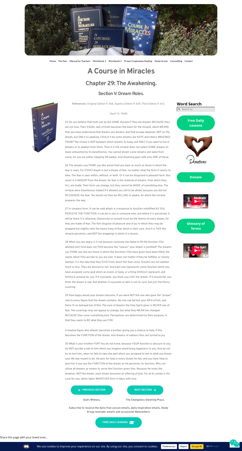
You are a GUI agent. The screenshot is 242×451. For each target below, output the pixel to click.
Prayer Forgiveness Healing (138, 61)
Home (53, 61)
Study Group (161, 61)
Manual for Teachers (79, 61)
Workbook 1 (99, 61)
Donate (196, 177)
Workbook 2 (115, 61)
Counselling (176, 61)
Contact (189, 61)
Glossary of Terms (196, 226)
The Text (62, 61)
